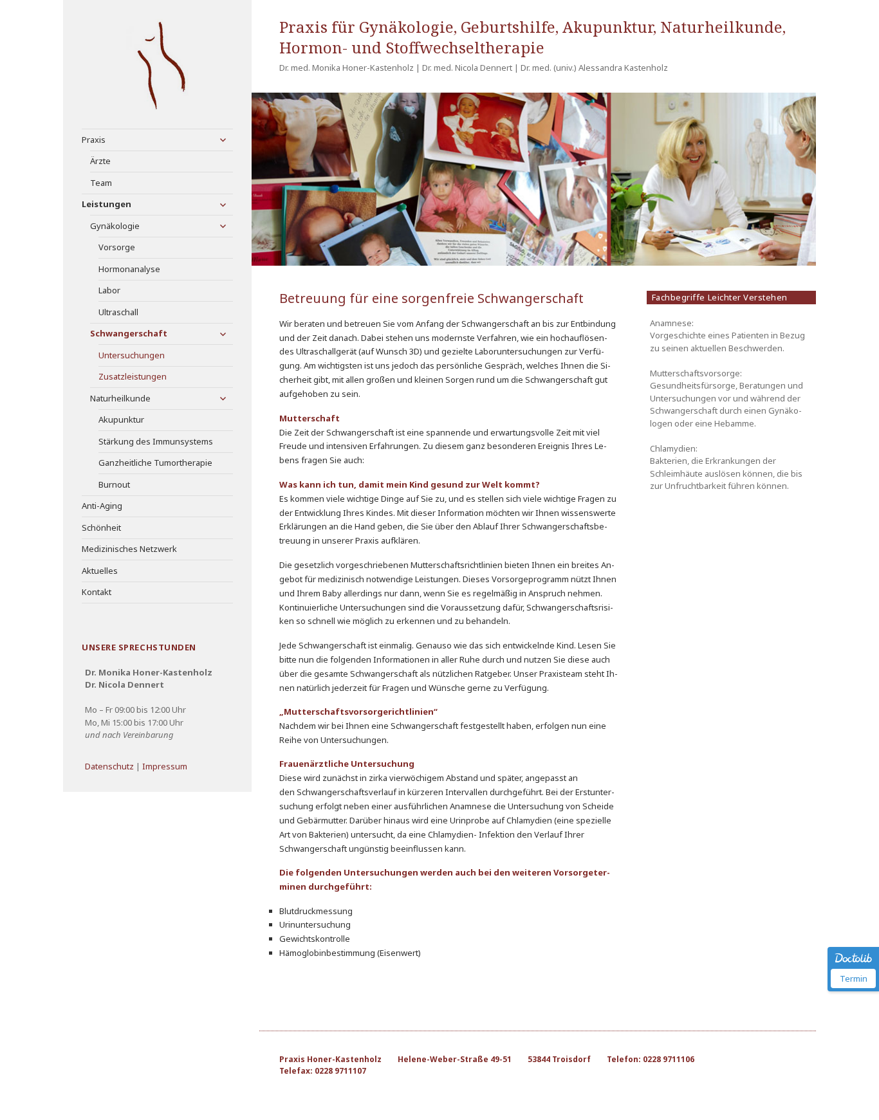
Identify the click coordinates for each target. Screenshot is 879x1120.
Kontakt (96, 592)
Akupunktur (121, 419)
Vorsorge (116, 247)
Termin (853, 978)
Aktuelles (100, 570)
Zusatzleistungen (132, 376)
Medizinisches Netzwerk (129, 549)
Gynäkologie (115, 226)
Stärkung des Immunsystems (155, 441)
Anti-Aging (102, 505)
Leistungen (106, 204)
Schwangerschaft (128, 333)
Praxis (94, 139)
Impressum (164, 766)
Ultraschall (118, 312)
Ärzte (100, 161)
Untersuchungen (131, 355)
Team (101, 182)
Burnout (114, 484)
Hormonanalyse (129, 269)
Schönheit (101, 527)
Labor (109, 290)
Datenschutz (109, 766)
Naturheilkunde (120, 398)
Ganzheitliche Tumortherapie (155, 462)
